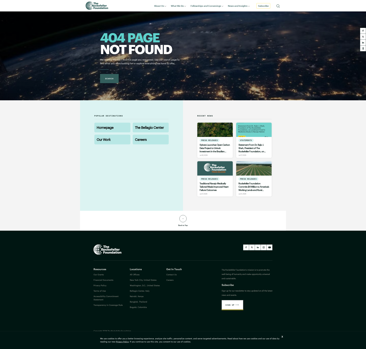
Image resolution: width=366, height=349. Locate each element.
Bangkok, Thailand (138, 301)
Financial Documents (103, 280)
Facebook (246, 247)
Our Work (104, 139)
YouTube (269, 247)
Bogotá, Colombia (138, 307)
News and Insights (237, 5)
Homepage (105, 127)
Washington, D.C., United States (145, 285)
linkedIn (258, 247)
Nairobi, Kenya (137, 296)
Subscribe (263, 5)
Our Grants (99, 274)
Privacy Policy (122, 341)
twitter (363, 36)
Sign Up (229, 305)
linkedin (363, 42)
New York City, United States (143, 280)
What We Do (177, 5)
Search (109, 78)
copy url (363, 48)
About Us (159, 5)
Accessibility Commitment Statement (106, 298)
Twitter (252, 247)
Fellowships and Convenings (206, 5)
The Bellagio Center (149, 127)
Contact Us (171, 274)
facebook (363, 31)
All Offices (135, 274)
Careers (141, 139)
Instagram (263, 247)
